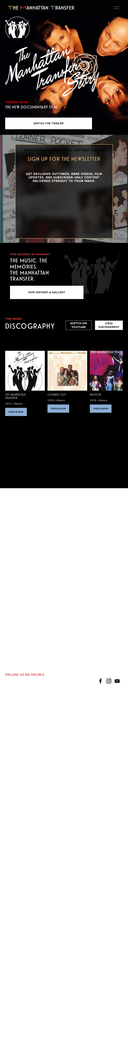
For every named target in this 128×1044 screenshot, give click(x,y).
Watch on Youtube (78, 325)
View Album (16, 411)
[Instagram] (109, 681)
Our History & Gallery (46, 292)
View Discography (109, 325)
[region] (64, 385)
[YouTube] (117, 681)
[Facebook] (100, 681)
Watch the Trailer (48, 123)
